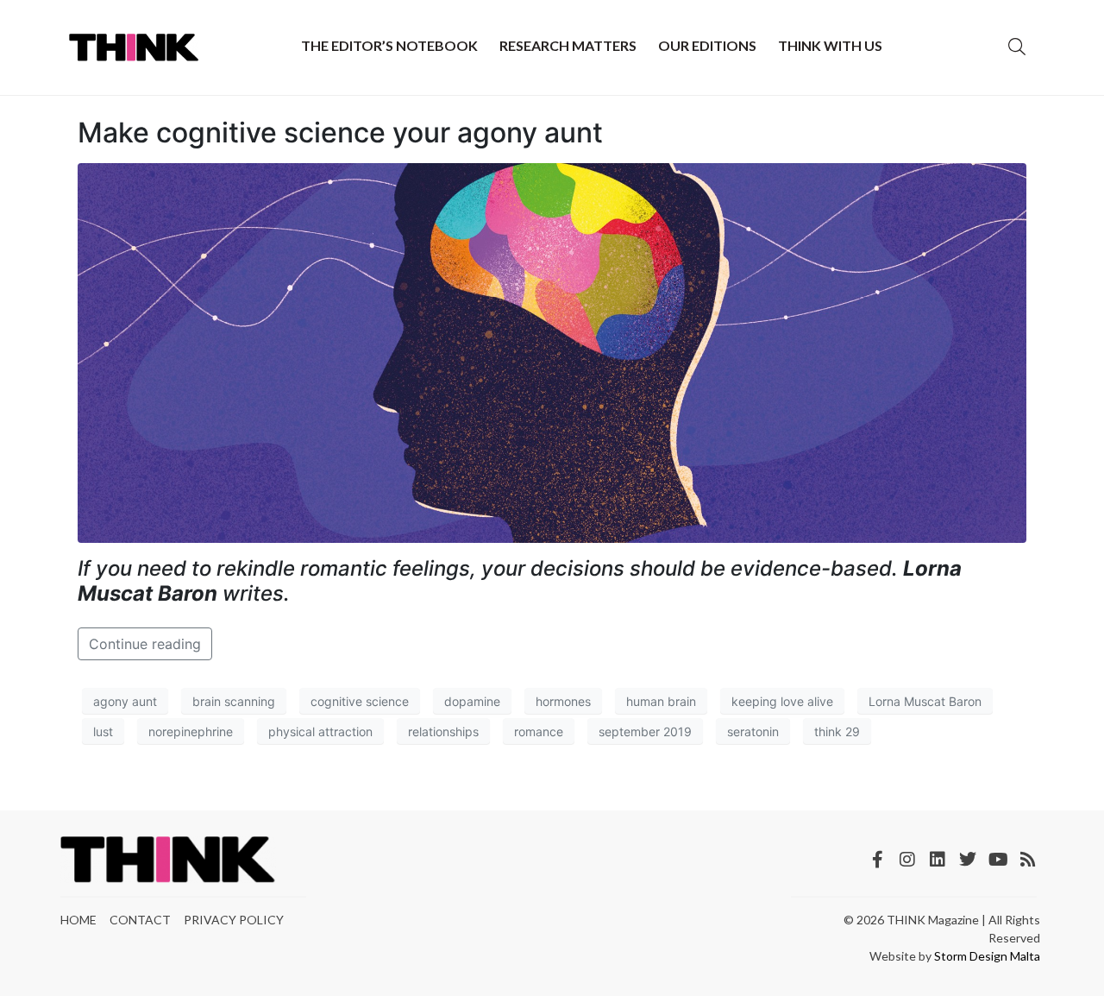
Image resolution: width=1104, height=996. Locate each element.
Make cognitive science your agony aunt (340, 132)
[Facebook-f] (877, 859)
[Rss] (1028, 859)
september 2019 (645, 731)
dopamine (472, 701)
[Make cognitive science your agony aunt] (552, 352)
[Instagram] (907, 859)
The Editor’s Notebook (389, 45)
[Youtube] (998, 859)
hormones (563, 701)
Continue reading (145, 643)
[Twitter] (967, 859)
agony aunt (125, 701)
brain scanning (233, 701)
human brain (661, 701)
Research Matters (568, 45)
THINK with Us (830, 45)
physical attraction (320, 731)
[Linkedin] (937, 859)
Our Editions (707, 45)
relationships (443, 731)
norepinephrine (190, 731)
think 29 (837, 731)
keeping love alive (782, 701)
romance (538, 731)
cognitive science (359, 701)
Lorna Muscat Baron (925, 701)
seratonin (753, 731)
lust (103, 731)
